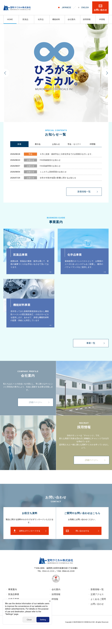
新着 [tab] (19, 144)
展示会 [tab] (38, 144)
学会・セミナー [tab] (74, 144)
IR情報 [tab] (92, 144)
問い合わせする (82, 531)
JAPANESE (66, 7)
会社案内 (71, 19)
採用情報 (87, 19)
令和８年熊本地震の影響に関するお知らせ (51, 178)
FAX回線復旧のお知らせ (44, 160)
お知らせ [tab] (56, 144)
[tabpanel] (56, 171)
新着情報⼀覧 (97, 589)
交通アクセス (97, 594)
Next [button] (107, 73)
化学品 (41, 19)
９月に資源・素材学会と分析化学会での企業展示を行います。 (61, 154)
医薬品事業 (20, 254)
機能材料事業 (21, 304)
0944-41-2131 (48, 571)
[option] (56, 73)
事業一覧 (90, 343)
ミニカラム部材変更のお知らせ (47, 172)
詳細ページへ (35, 402)
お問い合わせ (100, 10)
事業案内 (12, 589)
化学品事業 (74, 254)
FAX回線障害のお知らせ (44, 166)
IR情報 (102, 19)
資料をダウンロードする (29, 531)
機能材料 (56, 19)
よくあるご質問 (98, 599)
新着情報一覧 (84, 191)
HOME (10, 19)
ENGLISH (85, 7)
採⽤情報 (56, 594)
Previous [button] (5, 73)
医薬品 (25, 19)
